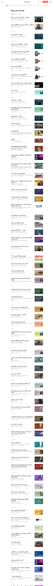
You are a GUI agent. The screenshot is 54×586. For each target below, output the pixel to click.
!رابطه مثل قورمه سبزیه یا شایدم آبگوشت (22, 416)
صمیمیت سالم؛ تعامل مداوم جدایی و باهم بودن (19, 351)
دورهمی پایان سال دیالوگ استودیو (20, 340)
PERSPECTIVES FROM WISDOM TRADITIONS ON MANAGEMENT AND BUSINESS (19, 149)
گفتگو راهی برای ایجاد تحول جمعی (20, 51)
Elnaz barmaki (17, 54)
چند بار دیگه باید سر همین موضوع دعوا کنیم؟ (21, 391)
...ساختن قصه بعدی (16, 576)
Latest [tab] (13, 14)
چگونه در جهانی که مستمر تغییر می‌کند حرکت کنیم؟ (21, 164)
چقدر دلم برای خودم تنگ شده (19, 350)
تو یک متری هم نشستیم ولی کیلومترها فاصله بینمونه (21, 108)
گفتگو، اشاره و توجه (16, 66)
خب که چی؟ (14, 90)
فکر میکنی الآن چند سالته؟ (18, 322)
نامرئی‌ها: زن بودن (16, 442)
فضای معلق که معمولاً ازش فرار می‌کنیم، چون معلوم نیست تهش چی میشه (21, 299)
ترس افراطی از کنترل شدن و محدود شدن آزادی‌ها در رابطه (21, 485)
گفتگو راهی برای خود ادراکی (18, 74)
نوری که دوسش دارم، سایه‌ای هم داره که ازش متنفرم (20, 393)
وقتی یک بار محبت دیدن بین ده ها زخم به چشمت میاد (20, 216)
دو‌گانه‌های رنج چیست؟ (14, 360)
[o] (39, 19)
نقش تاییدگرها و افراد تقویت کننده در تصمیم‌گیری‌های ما (20, 493)
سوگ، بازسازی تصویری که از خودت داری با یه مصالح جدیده (21, 290)
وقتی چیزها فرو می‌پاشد (17, 270)
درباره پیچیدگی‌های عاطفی (15, 527)
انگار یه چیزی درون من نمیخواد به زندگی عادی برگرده (21, 238)
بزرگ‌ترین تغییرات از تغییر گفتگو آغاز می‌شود (18, 53)
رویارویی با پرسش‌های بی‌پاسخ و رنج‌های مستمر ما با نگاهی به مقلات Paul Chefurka (21, 554)
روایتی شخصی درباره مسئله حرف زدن (21, 83)
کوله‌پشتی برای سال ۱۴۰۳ (18, 173)
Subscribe (45, 1)
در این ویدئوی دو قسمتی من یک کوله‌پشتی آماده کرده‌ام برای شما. (22, 174)
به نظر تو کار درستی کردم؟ (18, 492)
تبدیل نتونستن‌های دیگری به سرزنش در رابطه (18, 384)
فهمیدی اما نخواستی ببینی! (18, 510)
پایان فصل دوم (13, 536)
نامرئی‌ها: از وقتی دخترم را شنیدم (20, 457)
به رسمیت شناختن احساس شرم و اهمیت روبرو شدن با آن (20, 467)
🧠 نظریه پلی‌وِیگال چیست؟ (18, 256)
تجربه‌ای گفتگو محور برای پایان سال (17, 341)
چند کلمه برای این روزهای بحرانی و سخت (18, 272)
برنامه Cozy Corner (14, 157)
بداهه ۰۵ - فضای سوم (16, 34)
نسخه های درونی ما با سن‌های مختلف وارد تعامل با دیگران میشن (21, 323)
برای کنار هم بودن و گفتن (15, 247)
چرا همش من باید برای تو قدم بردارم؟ (21, 407)
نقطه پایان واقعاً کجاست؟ (18, 526)
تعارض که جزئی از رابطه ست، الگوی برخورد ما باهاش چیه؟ (21, 418)
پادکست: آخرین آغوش (17, 399)
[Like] (11, 38)
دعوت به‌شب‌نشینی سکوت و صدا (20, 246)
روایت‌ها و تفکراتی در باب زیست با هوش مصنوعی (19, 375)
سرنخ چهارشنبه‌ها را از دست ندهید (20, 517)
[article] (27, 19)
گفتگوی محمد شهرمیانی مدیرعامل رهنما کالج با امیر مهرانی (21, 207)
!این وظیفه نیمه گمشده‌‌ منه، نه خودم (20, 383)
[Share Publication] (41, 2)
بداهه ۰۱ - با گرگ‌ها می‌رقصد (18, 230)
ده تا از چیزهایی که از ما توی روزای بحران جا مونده (19, 240)
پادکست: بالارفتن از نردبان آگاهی (19, 552)
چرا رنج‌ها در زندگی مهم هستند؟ (19, 197)
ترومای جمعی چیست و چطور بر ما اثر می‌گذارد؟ (19, 224)
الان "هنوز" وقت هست (17, 296)
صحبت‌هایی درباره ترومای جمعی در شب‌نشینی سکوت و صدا (21, 125)
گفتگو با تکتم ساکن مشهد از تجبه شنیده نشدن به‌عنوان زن (20, 443)
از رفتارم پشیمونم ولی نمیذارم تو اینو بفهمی (20, 278)
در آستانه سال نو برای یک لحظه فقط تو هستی (21, 332)
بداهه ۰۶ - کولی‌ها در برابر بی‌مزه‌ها (20, 17)
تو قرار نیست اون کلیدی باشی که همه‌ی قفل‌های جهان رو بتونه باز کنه (21, 465)
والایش (13, 139)
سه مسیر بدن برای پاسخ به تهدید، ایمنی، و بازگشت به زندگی (21, 257)
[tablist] (16, 14)
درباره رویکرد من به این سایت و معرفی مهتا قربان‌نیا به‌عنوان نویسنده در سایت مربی (21, 520)
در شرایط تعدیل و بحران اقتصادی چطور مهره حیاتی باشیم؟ (21, 205)
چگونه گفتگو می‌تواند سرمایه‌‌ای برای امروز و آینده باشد (20, 60)
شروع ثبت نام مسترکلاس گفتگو (16, 26)
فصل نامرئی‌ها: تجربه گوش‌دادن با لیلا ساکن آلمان (21, 476)
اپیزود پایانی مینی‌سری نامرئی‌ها (16, 425)
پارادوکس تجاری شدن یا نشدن (16, 543)
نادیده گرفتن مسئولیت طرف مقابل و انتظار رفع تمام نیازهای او (21, 451)
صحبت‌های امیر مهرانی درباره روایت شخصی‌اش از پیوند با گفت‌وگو (22, 84)
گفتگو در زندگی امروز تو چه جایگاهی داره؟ (22, 24)
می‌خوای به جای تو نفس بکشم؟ (19, 450)
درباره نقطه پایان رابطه (15, 561)
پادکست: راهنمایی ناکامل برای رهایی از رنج (21, 358)
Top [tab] (15, 14)
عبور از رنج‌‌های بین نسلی (17, 222)
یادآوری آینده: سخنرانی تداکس (19, 189)
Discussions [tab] (19, 14)
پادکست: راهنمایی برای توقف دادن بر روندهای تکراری (21, 534)
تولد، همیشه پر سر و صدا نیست (19, 307)
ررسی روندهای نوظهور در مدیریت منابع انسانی (21, 181)
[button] (7, 5)
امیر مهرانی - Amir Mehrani (19, 37)
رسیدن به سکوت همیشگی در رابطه (17, 110)
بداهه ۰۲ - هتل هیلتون (16, 116)
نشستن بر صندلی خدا (16, 424)
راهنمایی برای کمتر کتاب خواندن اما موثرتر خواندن (20, 568)
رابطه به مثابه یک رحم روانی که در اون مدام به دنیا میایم (20, 308)
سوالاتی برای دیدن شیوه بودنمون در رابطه (18, 334)
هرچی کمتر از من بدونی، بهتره (19, 484)
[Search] (39, 2)
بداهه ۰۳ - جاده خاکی (16, 100)
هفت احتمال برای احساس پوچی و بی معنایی (18, 91)
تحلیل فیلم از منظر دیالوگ (15, 502)
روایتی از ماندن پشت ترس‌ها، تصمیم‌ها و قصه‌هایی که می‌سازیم (21, 577)
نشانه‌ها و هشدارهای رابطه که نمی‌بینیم (17, 511)
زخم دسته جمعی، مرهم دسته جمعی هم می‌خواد (19, 264)
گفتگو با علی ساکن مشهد (15, 458)
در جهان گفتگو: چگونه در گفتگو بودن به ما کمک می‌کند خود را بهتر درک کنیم (22, 77)
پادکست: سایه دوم (16, 373)
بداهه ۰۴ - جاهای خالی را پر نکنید (19, 44)
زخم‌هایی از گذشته (16, 123)
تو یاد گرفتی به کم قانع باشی (18, 215)
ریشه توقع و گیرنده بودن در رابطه (16, 408)
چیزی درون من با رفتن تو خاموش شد (20, 289)
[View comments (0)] (19, 21)
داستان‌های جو (15, 131)
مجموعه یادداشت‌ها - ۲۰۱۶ (15, 140)
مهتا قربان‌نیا (16, 27)
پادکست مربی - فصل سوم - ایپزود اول (17, 478)
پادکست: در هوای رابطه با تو (18, 314)
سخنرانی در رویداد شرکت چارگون (16, 183)
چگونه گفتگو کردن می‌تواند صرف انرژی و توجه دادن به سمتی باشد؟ (21, 68)
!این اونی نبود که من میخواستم (19, 366)
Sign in (50, 1)
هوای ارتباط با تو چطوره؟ (15, 316)
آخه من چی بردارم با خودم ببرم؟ (19, 263)
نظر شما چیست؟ (15, 542)
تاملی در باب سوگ (14, 400)
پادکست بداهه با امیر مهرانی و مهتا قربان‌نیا (18, 18)
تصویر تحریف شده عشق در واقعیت (17, 367)
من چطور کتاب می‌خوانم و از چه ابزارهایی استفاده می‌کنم (20, 570)
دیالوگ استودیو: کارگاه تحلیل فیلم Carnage (20, 499)
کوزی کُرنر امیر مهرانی (17, 560)
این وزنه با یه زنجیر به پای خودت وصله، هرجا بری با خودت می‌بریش (21, 432)
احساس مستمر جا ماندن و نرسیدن (16, 434)
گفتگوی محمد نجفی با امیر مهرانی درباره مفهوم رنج (19, 198)
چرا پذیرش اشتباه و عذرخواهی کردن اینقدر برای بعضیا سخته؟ (21, 281)
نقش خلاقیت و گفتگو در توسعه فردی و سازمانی (21, 155)
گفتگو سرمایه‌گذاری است (18, 59)
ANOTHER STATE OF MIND (19, 146)
